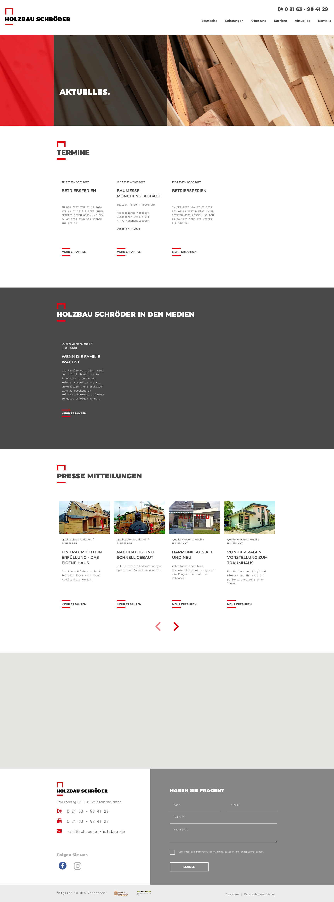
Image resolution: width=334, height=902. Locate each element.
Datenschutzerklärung (209, 851)
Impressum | (233, 894)
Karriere (280, 21)
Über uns (258, 21)
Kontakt (324, 21)
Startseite (209, 21)
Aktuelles (302, 21)
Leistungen (234, 21)
